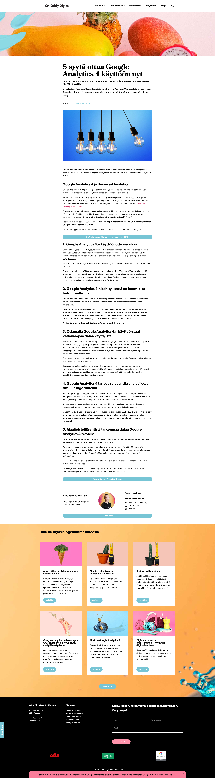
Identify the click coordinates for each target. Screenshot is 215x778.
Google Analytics (82, 104)
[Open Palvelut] (105, 5)
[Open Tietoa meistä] (125, 5)
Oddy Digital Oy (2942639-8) (42, 705)
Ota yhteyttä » (107, 516)
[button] (172, 6)
